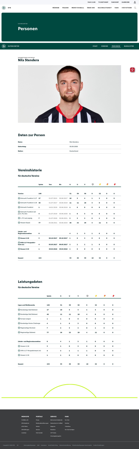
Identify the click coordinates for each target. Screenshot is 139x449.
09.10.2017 (63, 238)
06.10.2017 (53, 238)
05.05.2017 (53, 244)
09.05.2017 (63, 244)
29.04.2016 (53, 249)
